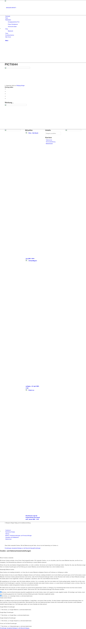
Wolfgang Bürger (20, 85)
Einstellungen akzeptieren (11, 548)
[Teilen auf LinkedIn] (6, 96)
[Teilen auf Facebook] (6, 89)
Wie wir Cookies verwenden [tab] (6, 558)
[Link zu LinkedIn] (5, 526)
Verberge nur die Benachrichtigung (25, 548)
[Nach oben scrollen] (0, 542)
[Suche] (5, 38)
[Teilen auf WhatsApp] (6, 94)
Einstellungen (37, 548)
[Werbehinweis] (15, 105)
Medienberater (49, 143)
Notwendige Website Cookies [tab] (7, 569)
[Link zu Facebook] (5, 524)
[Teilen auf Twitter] (6, 91)
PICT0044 (11, 64)
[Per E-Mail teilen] (6, 98)
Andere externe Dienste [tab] (5, 598)
